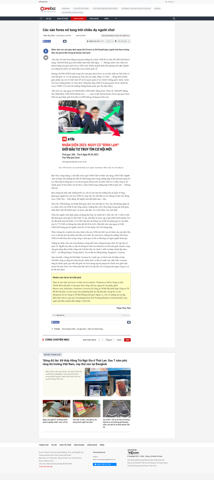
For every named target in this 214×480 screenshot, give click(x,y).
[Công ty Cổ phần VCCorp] (133, 452)
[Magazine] (43, 2)
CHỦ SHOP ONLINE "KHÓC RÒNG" (105, 8)
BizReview (65, 8)
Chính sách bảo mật (45, 466)
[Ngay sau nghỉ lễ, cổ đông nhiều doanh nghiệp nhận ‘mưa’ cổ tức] (56, 408)
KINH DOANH (78, 19)
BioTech (157, 8)
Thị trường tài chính (69, 329)
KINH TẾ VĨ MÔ (62, 19)
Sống (102, 445)
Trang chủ (44, 445)
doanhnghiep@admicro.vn (106, 459)
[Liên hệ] (65, 41)
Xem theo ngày (89, 340)
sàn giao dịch (81, 329)
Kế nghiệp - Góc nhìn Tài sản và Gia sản (136, 8)
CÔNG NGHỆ (93, 19)
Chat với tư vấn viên (104, 465)
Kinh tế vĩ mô (65, 445)
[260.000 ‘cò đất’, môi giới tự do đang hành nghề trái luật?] (86, 408)
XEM (127, 340)
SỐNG (106, 19)
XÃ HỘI (48, 19)
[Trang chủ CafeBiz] (41, 18)
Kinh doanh (81, 36)
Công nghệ (92, 445)
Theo (91, 315)
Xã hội (54, 445)
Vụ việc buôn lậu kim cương (72, 12)
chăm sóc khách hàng (95, 329)
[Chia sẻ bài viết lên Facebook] (45, 51)
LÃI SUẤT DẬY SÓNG (81, 8)
